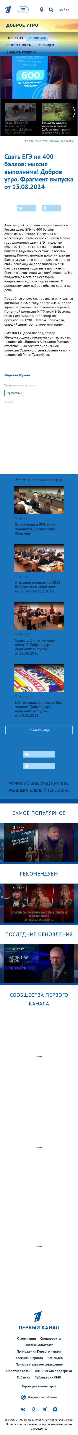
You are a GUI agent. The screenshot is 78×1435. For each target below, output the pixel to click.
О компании (26, 1338)
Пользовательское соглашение (39, 1364)
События (23, 1377)
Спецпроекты (50, 1338)
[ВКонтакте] (26, 208)
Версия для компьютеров (39, 1386)
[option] (20, 118)
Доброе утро (22, 25)
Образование (14, 393)
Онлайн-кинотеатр (39, 1345)
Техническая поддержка (53, 1371)
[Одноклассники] (51, 208)
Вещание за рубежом (42, 1397)
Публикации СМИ (47, 1377)
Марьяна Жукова (17, 375)
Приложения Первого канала (39, 1351)
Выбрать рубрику (21, 52)
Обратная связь (18, 1371)
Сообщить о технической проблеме (49, 141)
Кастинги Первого (29, 1358)
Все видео (55, 1358)
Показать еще (39, 730)
